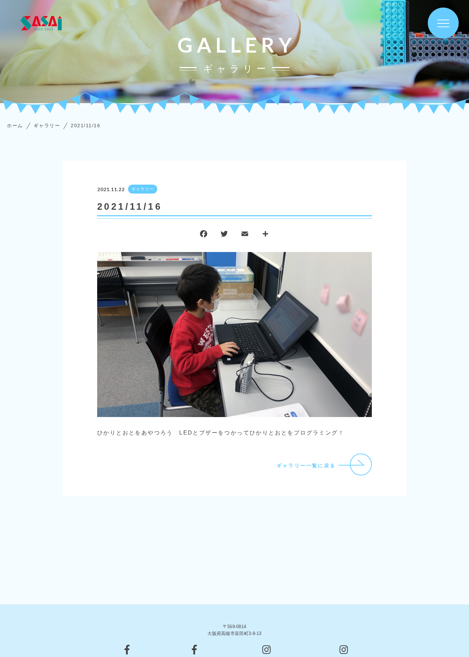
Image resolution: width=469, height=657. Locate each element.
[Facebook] (203, 235)
